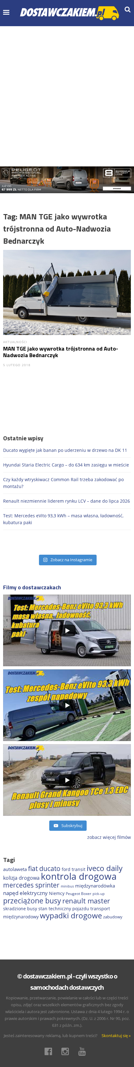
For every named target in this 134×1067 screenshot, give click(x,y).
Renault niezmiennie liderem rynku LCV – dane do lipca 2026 (66, 501)
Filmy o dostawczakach (32, 587)
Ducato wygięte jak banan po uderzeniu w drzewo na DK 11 (65, 450)
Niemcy (57, 893)
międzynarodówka (95, 886)
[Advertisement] (67, 96)
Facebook (50, 1051)
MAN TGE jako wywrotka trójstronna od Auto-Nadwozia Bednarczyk (60, 351)
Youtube (84, 1051)
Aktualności (15, 342)
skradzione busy (20, 908)
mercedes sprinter (31, 885)
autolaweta (15, 869)
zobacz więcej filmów (109, 837)
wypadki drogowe (71, 916)
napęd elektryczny (25, 893)
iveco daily (104, 868)
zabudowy (112, 917)
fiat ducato (44, 868)
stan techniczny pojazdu (63, 908)
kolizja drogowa (21, 877)
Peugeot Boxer (78, 893)
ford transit (73, 869)
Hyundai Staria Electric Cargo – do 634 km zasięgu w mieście (66, 465)
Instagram (67, 1051)
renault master (86, 901)
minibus (67, 886)
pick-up (99, 894)
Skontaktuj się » (116, 1035)
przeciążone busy (32, 901)
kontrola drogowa (79, 876)
